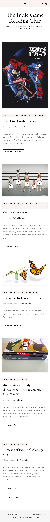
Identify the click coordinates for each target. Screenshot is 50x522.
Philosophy (34, 204)
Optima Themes (32, 517)
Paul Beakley (22, 127)
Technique (9, 207)
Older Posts (12, 497)
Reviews (42, 115)
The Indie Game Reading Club (25, 17)
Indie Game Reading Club (24, 115)
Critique (8, 115)
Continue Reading (13, 152)
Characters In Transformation (21, 298)
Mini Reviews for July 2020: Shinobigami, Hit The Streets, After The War (21, 389)
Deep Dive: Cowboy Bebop (19, 121)
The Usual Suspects (14, 212)
